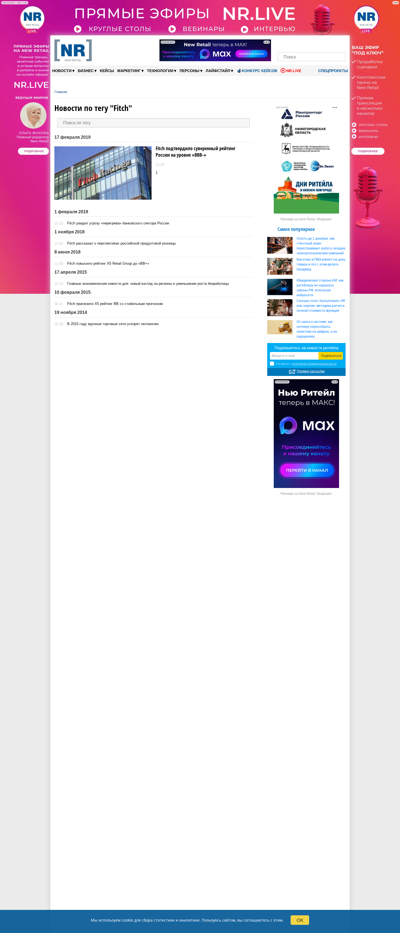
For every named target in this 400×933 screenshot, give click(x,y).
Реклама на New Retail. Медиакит (306, 219)
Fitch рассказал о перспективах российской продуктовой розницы (121, 243)
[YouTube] (321, 42)
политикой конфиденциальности (314, 363)
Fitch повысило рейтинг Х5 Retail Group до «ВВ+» (108, 263)
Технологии (161, 70)
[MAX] (302, 42)
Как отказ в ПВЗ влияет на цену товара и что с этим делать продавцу (321, 264)
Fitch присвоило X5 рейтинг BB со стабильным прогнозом (115, 304)
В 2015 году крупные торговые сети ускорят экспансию (113, 324)
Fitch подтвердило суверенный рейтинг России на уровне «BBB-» (195, 151)
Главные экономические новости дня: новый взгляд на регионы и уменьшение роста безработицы (148, 284)
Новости (63, 70)
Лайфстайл (219, 70)
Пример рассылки (311, 371)
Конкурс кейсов (259, 71)
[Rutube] (330, 42)
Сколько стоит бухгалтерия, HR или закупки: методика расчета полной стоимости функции (321, 306)
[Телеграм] (283, 42)
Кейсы (107, 71)
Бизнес (87, 70)
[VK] (293, 42)
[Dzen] (311, 42)
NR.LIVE (293, 71)
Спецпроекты (332, 71)
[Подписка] (339, 42)
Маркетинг (130, 70)
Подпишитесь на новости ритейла (306, 347)
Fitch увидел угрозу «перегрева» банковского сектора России (118, 223)
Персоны (191, 70)
